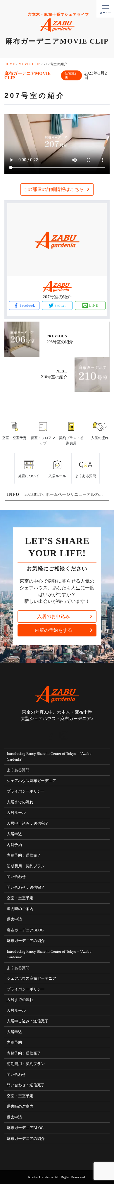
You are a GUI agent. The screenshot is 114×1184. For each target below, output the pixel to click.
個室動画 (70, 75)
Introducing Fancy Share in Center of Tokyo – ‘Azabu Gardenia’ (49, 756)
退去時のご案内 (20, 909)
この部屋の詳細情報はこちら (53, 189)
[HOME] (50, 735)
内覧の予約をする (53, 630)
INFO (13, 494)
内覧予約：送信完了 (24, 855)
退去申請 (14, 919)
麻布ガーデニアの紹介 (26, 940)
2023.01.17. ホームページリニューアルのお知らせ (67, 494)
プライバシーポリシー (26, 791)
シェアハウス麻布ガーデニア (31, 781)
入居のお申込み (53, 616)
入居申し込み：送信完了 (28, 823)
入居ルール (16, 812)
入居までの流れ (20, 802)
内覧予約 (14, 845)
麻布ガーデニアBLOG (25, 930)
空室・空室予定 (20, 898)
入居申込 (14, 834)
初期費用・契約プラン (26, 866)
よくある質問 (18, 770)
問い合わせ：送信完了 (26, 887)
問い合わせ (16, 876)
